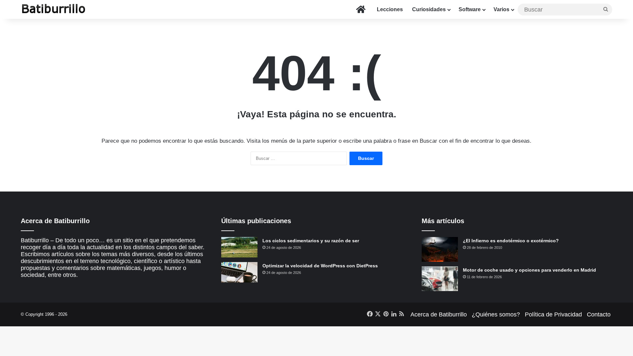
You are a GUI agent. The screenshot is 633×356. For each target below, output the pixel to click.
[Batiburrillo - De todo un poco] (54, 9)
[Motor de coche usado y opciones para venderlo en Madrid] (440, 278)
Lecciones (390, 9)
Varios (501, 9)
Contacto (599, 314)
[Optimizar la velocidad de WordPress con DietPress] (239, 272)
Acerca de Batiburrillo (438, 314)
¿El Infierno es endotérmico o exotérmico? (511, 240)
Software (470, 9)
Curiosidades (429, 9)
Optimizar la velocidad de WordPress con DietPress (320, 265)
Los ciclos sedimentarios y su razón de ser (310, 240)
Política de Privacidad (553, 314)
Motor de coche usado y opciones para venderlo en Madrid (529, 270)
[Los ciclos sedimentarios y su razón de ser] (239, 247)
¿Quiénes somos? (496, 314)
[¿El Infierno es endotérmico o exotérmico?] (440, 249)
